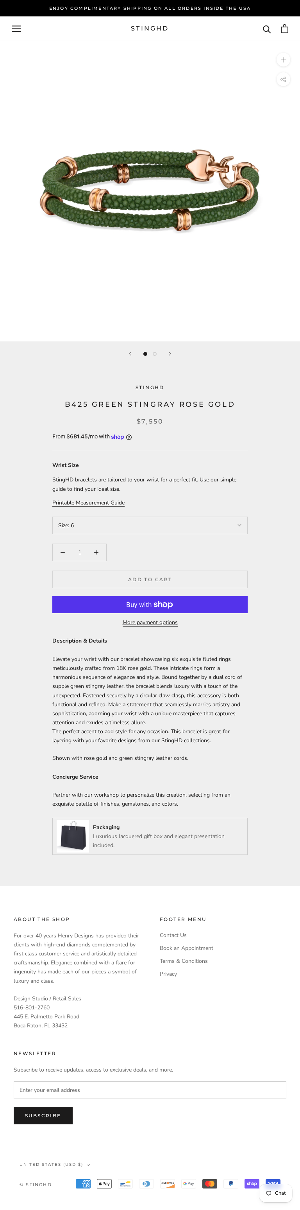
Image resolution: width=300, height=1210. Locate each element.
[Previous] (130, 353)
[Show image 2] (155, 354)
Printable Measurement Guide (88, 502)
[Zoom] (283, 59)
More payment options (150, 622)
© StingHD (36, 1184)
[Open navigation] (16, 28)
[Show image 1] (145, 354)
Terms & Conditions (184, 961)
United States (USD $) (51, 1164)
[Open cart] (284, 28)
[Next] (170, 353)
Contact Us (173, 935)
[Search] (267, 29)
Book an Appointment (186, 948)
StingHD (150, 387)
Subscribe (43, 1115)
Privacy (168, 974)
